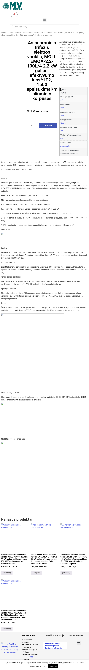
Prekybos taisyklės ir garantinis (52, 643)
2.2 (61, 100)
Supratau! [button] (53, 666)
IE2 (61, 138)
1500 (62, 115)
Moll (62, 108)
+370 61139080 (27, 657)
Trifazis (63, 123)
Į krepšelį (48, 125)
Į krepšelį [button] (7, 573)
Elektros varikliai (14, 33)
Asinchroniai (65, 146)
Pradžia (4, 33)
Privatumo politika (52, 646)
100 (61, 131)
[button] (44, 20)
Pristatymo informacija (53, 648)
